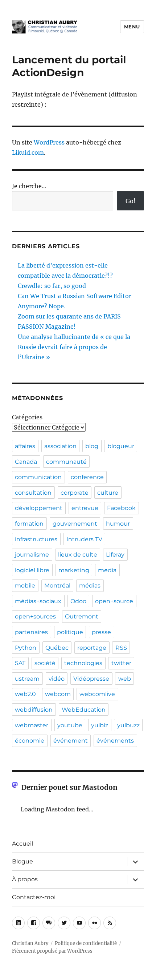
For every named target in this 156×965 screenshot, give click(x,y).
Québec (57, 647)
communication (38, 477)
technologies (83, 663)
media (107, 570)
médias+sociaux (38, 601)
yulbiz (99, 725)
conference (87, 477)
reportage (91, 647)
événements (115, 740)
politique (70, 632)
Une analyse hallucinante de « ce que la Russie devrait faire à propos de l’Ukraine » (74, 347)
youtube (69, 725)
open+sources (35, 616)
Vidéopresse (91, 678)
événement (70, 740)
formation (29, 523)
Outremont (81, 616)
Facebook (121, 508)
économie (29, 740)
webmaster (31, 725)
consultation (33, 492)
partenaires (31, 632)
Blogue (22, 861)
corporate (75, 492)
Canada (26, 461)
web (124, 678)
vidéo (57, 678)
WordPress (49, 142)
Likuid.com (28, 152)
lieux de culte (77, 554)
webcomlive (97, 694)
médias (89, 585)
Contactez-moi (34, 897)
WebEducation (84, 709)
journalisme (32, 554)
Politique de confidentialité (86, 943)
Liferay (115, 554)
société (45, 663)
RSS (121, 647)
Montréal (57, 585)
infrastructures (36, 539)
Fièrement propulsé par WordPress (52, 951)
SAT (20, 663)
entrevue (84, 508)
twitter (121, 663)
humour (118, 523)
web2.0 (25, 694)
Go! (131, 201)
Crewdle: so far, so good (52, 285)
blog (91, 446)
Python (25, 647)
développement (38, 508)
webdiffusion (34, 709)
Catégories (27, 417)
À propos (25, 879)
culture (107, 492)
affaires (25, 446)
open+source (114, 601)
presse (101, 632)
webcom (58, 694)
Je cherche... (29, 186)
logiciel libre (32, 570)
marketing (73, 570)
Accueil (22, 843)
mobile (25, 585)
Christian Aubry (30, 943)
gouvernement (75, 523)
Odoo (78, 601)
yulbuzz (128, 725)
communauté (66, 461)
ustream (27, 678)
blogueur (120, 446)
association (60, 446)
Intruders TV (84, 539)
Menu (132, 26)
